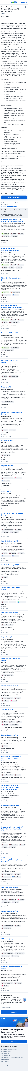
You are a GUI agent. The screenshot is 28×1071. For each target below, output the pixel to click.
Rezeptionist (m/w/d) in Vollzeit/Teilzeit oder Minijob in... (11, 306)
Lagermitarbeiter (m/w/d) (9, 612)
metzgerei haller (5, 1065)
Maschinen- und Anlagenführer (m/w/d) (11, 967)
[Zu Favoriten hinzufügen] (25, 7)
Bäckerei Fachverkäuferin (9, 735)
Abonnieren (14, 1012)
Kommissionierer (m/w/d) (9, 541)
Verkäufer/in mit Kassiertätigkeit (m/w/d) (12, 413)
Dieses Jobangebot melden (10, 206)
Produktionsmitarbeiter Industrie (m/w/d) (12, 514)
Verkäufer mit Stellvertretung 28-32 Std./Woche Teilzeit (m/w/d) (11, 758)
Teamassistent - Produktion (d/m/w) (10, 588)
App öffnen (24, 2)
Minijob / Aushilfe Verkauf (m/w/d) (9, 361)
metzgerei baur (4, 1067)
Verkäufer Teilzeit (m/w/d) (10, 911)
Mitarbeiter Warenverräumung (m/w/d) (11, 279)
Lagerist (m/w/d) (6, 637)
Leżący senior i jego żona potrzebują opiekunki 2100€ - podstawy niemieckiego (10, 787)
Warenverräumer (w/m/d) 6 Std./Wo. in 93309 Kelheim (10, 249)
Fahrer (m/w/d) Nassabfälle (10, 333)
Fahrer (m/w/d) (6, 387)
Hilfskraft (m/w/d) (7, 440)
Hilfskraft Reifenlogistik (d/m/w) (12, 565)
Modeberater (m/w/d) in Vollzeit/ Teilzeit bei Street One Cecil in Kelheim (12, 829)
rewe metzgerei (5, 1063)
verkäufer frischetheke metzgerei (9, 1049)
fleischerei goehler (5, 1055)
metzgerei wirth (5, 1053)
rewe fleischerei (5, 1061)
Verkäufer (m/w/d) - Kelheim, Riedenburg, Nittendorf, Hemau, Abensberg (11, 860)
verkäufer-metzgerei (6, 1051)
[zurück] (2, 2)
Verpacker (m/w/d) (7, 465)
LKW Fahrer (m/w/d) (7, 939)
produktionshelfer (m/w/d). (10, 805)
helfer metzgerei (5, 1059)
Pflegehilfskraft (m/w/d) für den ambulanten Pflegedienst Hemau (12, 220)
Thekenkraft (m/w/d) (8, 709)
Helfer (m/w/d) (6, 491)
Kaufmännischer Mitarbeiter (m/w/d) (10, 659)
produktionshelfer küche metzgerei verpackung (12, 1057)
